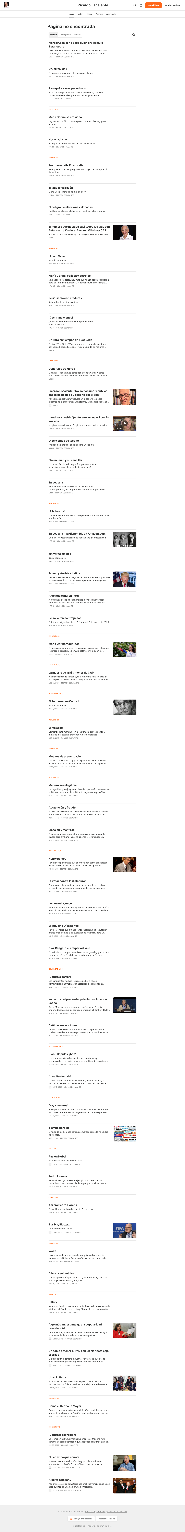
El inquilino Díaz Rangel (64, 925)
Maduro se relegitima (63, 785)
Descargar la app (106, 1518)
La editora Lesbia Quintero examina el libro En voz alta (79, 419)
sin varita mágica (60, 554)
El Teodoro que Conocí (64, 701)
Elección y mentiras (62, 830)
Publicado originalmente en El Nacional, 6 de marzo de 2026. (79, 622)
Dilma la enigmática (61, 1273)
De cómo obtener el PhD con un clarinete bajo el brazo (79, 1352)
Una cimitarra (57, 1377)
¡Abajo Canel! (57, 256)
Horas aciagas (58, 139)
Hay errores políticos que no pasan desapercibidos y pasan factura (78, 122)
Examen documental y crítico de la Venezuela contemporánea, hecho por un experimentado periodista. (77, 488)
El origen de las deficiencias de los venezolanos (72, 143)
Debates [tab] (77, 34)
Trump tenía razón (61, 187)
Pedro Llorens (58, 1176)
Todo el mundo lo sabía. (60, 1228)
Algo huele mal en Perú (64, 595)
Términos (101, 1511)
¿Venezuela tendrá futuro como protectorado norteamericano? (71, 323)
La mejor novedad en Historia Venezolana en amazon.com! (78, 537)
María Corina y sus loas (64, 644)
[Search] (135, 5)
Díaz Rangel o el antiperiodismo (69, 948)
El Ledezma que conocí (64, 1457)
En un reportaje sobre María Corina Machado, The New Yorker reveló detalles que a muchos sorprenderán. (76, 94)
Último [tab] (53, 34)
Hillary (53, 1302)
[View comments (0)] (71, 80)
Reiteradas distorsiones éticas (63, 302)
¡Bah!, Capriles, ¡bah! (62, 1054)
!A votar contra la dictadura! (67, 881)
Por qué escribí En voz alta (66, 165)
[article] (92, 52)
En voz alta (56, 482)
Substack (77, 1525)
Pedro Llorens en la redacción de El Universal (71, 1209)
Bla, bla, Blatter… (59, 1224)
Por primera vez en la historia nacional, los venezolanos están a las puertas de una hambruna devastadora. (79, 1485)
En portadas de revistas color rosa (65, 1160)
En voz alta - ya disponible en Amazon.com (77, 533)
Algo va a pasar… (60, 1479)
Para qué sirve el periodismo (67, 88)
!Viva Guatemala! (60, 1076)
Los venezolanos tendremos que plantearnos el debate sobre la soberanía (79, 517)
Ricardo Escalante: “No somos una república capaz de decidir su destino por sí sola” (78, 392)
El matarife (56, 727)
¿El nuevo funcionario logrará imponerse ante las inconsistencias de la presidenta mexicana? (73, 465)
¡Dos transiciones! (61, 317)
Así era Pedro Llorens (63, 1205)
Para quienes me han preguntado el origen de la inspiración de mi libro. (78, 171)
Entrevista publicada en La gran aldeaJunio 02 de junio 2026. (79, 234)
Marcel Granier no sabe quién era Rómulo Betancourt (76, 44)
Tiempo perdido (59, 1127)
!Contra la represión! (62, 1434)
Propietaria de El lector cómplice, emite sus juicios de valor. (78, 425)
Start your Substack (82, 1518)
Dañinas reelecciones (63, 1025)
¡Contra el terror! (60, 977)
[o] (125, 423)
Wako (52, 1251)
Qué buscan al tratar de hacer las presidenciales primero (77, 211)
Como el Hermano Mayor (65, 1406)
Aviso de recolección (117, 1511)
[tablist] (66, 35)
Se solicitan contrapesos (65, 618)
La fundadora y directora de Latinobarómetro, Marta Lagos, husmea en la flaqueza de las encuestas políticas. (78, 1334)
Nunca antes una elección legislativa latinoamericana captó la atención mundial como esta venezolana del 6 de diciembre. (79, 909)
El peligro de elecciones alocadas (71, 207)
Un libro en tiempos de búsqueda (70, 340)
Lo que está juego (60, 903)
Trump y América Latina (64, 573)
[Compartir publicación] (141, 5)
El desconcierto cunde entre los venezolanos (70, 72)
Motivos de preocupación (66, 756)
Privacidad (90, 1511)
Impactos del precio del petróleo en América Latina (78, 1001)
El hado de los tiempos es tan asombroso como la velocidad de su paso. (78, 1133)
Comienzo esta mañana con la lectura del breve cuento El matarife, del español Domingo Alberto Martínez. (77, 733)
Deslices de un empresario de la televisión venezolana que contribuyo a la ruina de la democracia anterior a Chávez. (78, 52)
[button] (71, 14)
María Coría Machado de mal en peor (67, 191)
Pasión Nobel (57, 1156)
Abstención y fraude (62, 807)
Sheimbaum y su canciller (65, 460)
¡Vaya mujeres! (58, 1105)
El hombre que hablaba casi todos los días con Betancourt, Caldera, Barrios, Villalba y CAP (79, 228)
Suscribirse (153, 5)
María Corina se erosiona (65, 117)
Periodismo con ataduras (65, 298)
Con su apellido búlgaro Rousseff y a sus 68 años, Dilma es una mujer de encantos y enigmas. (78, 1279)
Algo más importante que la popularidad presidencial (75, 1326)
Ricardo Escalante (65, 57)
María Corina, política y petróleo (70, 275)
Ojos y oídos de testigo (64, 440)
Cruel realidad (58, 69)
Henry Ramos (57, 858)
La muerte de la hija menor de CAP (71, 672)
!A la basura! (57, 511)
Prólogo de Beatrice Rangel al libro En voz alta (71, 444)
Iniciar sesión (172, 5)
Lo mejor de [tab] (65, 34)
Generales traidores (62, 368)
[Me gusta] (50, 241)
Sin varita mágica (57, 557)
